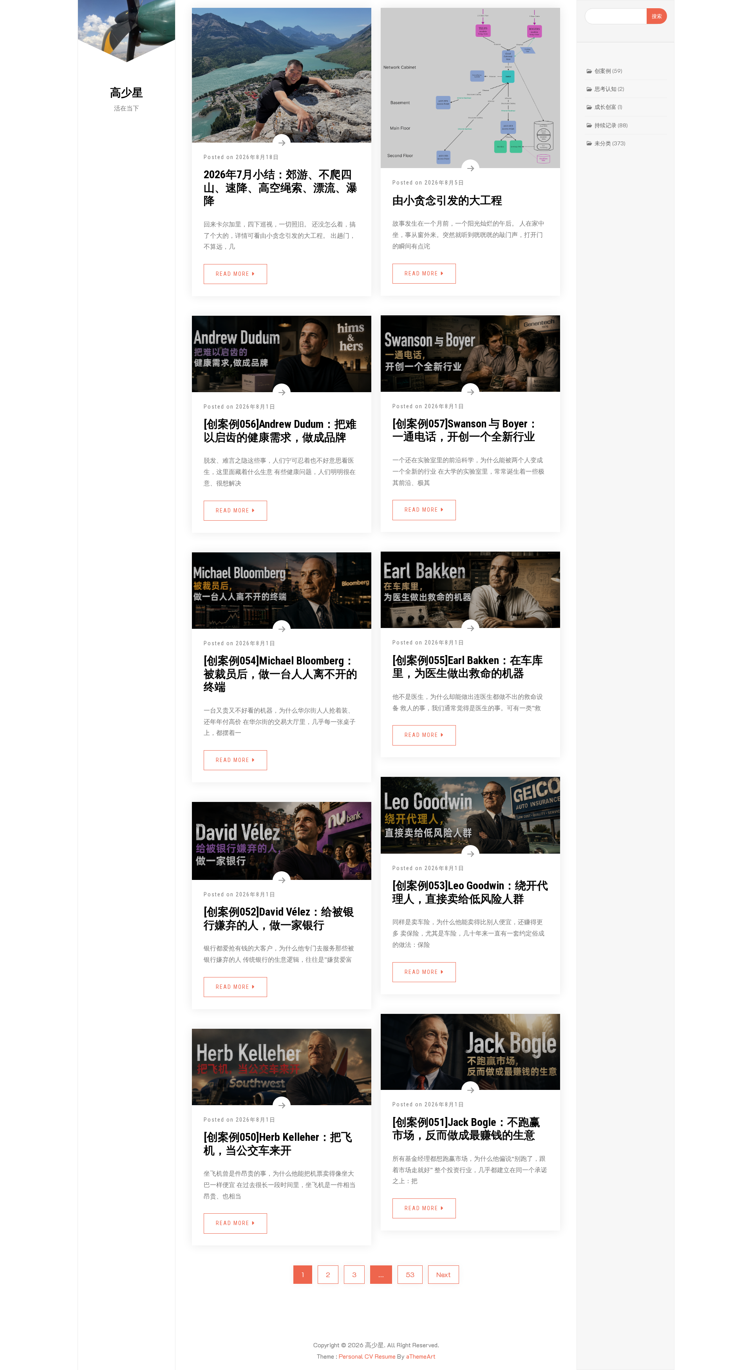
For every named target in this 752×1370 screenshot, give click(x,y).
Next (443, 1274)
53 (410, 1274)
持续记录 (605, 125)
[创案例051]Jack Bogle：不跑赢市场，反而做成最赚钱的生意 (466, 1129)
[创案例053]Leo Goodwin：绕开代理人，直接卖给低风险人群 (470, 892)
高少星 (126, 92)
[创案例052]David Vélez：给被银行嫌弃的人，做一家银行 (279, 918)
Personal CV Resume (367, 1356)
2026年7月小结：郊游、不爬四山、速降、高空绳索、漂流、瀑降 (280, 187)
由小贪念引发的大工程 (447, 200)
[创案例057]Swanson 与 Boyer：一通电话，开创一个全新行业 (465, 430)
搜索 (657, 16)
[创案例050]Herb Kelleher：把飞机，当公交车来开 (278, 1144)
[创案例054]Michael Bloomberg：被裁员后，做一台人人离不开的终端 (280, 673)
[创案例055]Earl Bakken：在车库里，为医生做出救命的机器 (467, 667)
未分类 (603, 143)
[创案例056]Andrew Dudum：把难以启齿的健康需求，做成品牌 (280, 431)
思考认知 (605, 88)
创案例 (603, 70)
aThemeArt (421, 1356)
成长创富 (605, 106)
